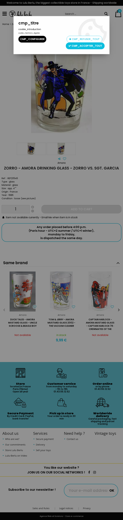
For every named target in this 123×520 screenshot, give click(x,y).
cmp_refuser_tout (85, 39)
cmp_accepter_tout (86, 46)
